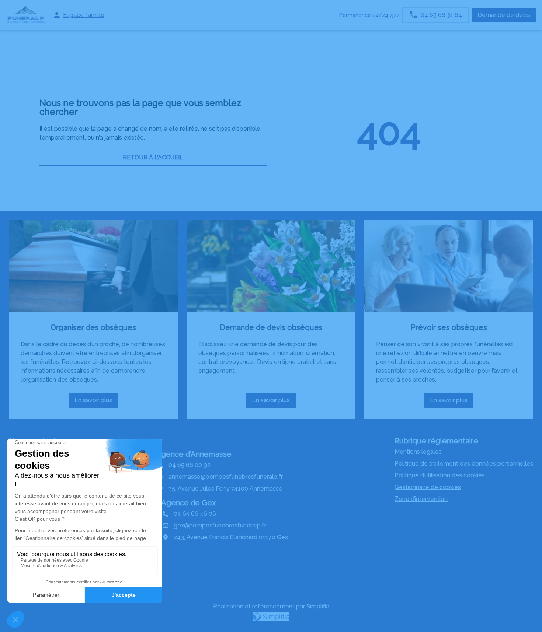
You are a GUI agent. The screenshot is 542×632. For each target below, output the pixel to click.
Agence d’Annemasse (194, 454)
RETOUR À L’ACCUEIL (153, 157)
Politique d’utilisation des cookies (440, 475)
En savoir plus (96, 402)
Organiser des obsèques (93, 327)
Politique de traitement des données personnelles (464, 463)
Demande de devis (503, 14)
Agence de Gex (188, 502)
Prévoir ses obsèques (449, 327)
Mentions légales (418, 451)
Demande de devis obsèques (271, 327)
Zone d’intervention (421, 498)
